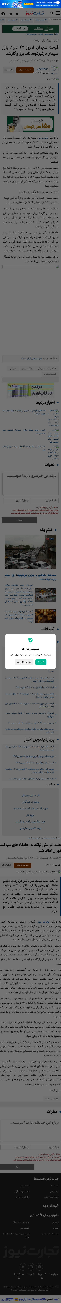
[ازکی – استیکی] (30, 4)
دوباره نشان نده (24, 662)
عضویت (41, 661)
